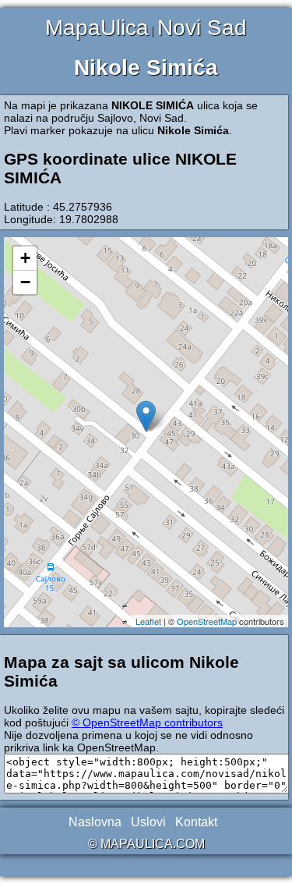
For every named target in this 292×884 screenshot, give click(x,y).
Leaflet (148, 621)
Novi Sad (202, 28)
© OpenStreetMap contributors (147, 722)
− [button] (25, 282)
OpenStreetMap (207, 621)
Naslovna (95, 822)
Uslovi (148, 822)
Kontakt (196, 822)
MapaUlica (97, 28)
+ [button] (25, 258)
